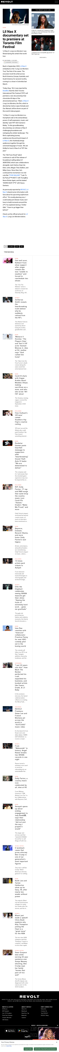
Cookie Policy (9, 1046)
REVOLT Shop (45, 1015)
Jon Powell (7, 60)
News (4, 27)
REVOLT (23, 189)
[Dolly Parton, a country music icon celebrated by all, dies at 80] (7, 778)
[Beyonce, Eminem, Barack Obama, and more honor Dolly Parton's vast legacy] (7, 528)
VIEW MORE (43, 57)
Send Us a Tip (25, 1013)
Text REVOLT (44, 1013)
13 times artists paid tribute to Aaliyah (20, 564)
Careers (24, 1017)
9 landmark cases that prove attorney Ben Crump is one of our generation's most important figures (21, 856)
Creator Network (6, 1017)
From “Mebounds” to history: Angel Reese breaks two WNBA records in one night (21, 752)
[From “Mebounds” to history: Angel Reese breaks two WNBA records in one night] (7, 746)
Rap (22, 246)
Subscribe (43, 1009)
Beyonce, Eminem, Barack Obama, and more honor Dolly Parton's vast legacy (21, 535)
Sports (17, 297)
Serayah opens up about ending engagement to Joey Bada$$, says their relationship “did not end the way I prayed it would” (21, 817)
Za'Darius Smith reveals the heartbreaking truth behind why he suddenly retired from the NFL (21, 309)
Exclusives (18, 411)
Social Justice (19, 846)
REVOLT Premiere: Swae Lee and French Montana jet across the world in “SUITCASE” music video (21, 718)
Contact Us (44, 1011)
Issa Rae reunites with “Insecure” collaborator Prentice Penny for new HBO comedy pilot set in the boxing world (21, 637)
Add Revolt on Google (12, 62)
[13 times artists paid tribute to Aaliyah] (7, 561)
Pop (17, 246)
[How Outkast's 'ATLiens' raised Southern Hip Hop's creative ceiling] (7, 413)
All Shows (4, 1009)
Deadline (6, 91)
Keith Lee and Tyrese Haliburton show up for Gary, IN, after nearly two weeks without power (21, 888)
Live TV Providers (7, 1013)
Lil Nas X (23, 66)
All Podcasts (5, 1011)
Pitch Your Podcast (7, 1015)
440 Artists (5, 1019)
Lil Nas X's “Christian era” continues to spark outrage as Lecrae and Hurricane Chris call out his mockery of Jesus (43, 32)
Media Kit (24, 1015)
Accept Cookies (28, 1049)
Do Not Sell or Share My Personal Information (45, 1049)
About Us (24, 1009)
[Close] (56, 1042)
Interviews (18, 663)
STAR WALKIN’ (14, 175)
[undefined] (43, 21)
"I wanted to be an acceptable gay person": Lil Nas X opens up (43, 53)
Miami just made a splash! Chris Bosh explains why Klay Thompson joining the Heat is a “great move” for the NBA (21, 924)
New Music (18, 707)
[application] (44, 1035)
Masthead (24, 1011)
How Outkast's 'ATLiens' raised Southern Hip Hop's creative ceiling (21, 418)
